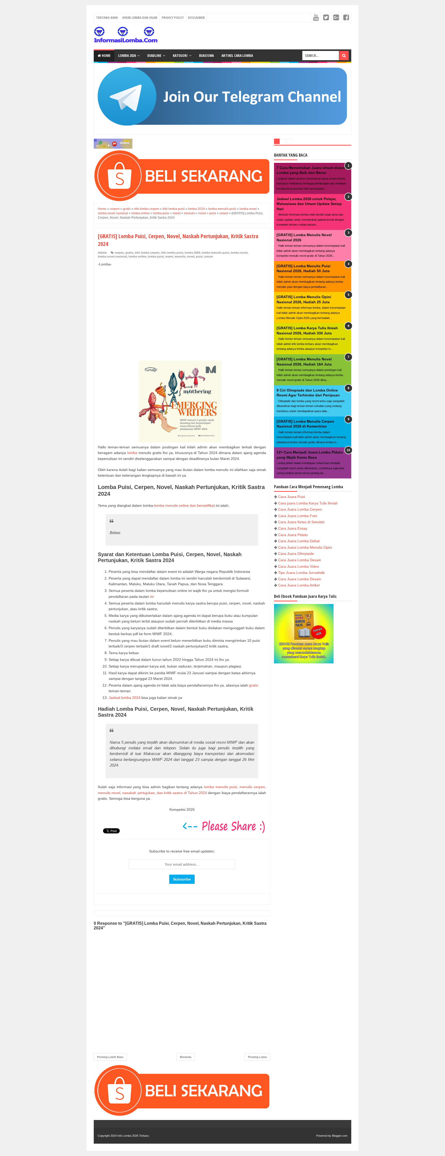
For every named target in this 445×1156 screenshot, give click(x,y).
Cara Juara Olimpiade (296, 554)
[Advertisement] (182, 308)
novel (190, 256)
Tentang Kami (107, 17)
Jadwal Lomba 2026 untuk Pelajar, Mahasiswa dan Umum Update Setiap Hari (309, 204)
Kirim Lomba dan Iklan (139, 17)
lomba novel (239, 252)
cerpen (119, 252)
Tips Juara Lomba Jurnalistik (301, 573)
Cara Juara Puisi (291, 497)
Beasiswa (206, 55)
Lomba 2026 (127, 55)
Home (105, 55)
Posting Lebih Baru (110, 1057)
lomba (132, 453)
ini (152, 596)
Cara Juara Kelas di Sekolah (301, 522)
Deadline (154, 55)
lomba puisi (156, 256)
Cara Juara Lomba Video (298, 566)
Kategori (180, 55)
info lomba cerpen (147, 252)
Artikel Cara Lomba (237, 55)
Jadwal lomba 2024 (124, 698)
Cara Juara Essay (292, 528)
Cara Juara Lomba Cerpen (300, 509)
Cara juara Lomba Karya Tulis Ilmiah (308, 503)
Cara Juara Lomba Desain (299, 560)
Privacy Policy (173, 17)
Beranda (185, 1057)
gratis (129, 252)
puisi (199, 256)
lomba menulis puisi (215, 252)
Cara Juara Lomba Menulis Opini (305, 547)
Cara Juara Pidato (293, 535)
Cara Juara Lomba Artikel (299, 585)
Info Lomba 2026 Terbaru (133, 1135)
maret (169, 256)
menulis (180, 256)
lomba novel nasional (112, 256)
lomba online (137, 256)
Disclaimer (196, 17)
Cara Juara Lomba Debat (299, 541)
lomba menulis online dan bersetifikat (184, 505)
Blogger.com (339, 1135)
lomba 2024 (192, 252)
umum (208, 256)
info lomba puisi (172, 252)
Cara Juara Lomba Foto (297, 516)
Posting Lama (257, 1057)
